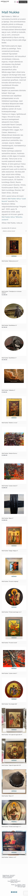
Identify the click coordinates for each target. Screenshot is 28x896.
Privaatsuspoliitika (7, 877)
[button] (15, 2)
